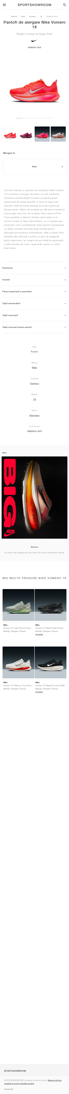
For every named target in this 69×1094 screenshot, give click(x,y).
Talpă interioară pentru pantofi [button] (17, 327)
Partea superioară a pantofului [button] (17, 291)
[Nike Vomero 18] (10, 134)
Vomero (32, 16)
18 (41, 16)
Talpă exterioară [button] (10, 315)
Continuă (8, 1089)
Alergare (34, 415)
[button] (65, 268)
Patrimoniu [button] (7, 268)
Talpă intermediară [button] (11, 303)
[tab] (34, 268)
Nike (23, 16)
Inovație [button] (6, 280)
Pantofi (14, 16)
